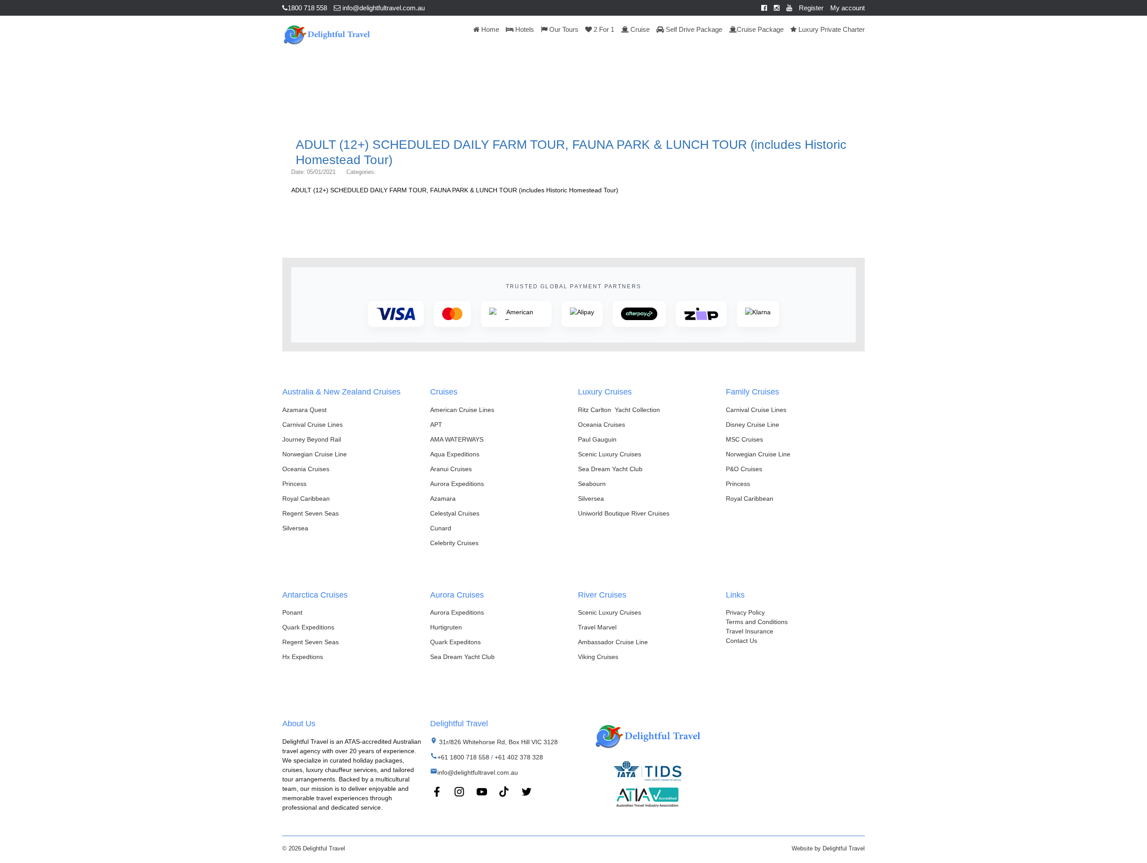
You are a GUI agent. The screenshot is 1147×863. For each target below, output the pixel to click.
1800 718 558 (307, 8)
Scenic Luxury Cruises (609, 454)
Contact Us (741, 640)
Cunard (440, 528)
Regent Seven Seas (310, 513)
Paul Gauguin (597, 439)
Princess (294, 483)
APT (436, 424)
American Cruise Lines (462, 409)
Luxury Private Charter (831, 29)
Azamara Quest (304, 409)
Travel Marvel (597, 627)
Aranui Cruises (451, 469)
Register (811, 8)
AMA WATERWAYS (456, 439)
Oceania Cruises (305, 469)
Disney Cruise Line (752, 424)
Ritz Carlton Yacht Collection (619, 409)
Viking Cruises (598, 656)
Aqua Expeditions (454, 454)
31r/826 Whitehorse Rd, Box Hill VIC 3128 (497, 742)
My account (847, 8)
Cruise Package (760, 29)
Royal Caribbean (306, 498)
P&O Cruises (744, 469)
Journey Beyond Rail (311, 439)
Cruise (639, 29)
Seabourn (592, 483)
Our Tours (563, 29)
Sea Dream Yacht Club (610, 469)
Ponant (292, 612)
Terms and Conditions (757, 621)
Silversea (295, 528)
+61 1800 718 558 (463, 757)
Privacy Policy (745, 612)
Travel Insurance (749, 631)
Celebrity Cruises (454, 542)
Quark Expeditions (308, 627)
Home (489, 29)
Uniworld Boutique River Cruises (623, 513)
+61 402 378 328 (519, 757)
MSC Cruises (744, 439)
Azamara (443, 498)
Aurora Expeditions (457, 483)
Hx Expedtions (302, 656)
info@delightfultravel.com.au (383, 8)
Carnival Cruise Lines (312, 424)
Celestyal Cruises (454, 513)
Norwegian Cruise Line (314, 454)
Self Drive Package (693, 29)
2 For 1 (603, 29)
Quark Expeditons (455, 642)
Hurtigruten (446, 627)
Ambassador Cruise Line (613, 642)
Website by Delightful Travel (828, 848)
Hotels (523, 29)
